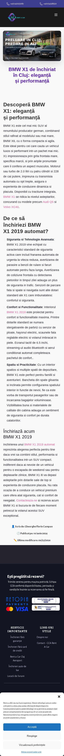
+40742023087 (17, 4)
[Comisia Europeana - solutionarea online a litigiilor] (46, 608)
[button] (59, 696)
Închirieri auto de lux (17, 668)
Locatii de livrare (15, 676)
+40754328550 (50, 4)
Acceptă (32, 726)
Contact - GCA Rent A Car (46, 645)
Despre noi (42, 637)
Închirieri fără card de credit (17, 649)
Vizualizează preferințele (32, 745)
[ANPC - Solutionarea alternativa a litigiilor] (46, 601)
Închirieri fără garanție (17, 639)
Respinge (32, 735)
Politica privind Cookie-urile (31, 752)
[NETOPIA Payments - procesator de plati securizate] (17, 604)
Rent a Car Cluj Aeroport (17, 658)
